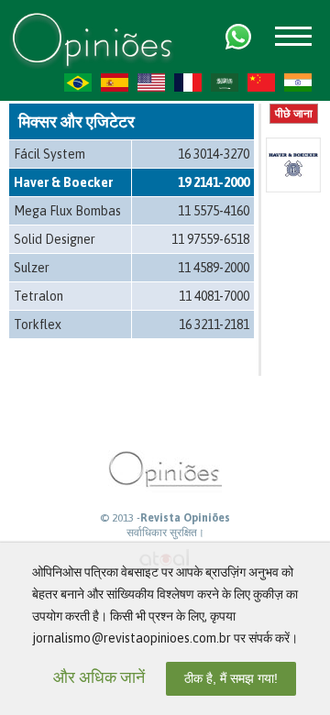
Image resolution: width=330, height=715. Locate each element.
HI (298, 82)
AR (224, 82)
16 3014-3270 (213, 154)
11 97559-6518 (210, 239)
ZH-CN (261, 82)
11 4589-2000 (213, 267)
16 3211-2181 (214, 324)
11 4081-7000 (214, 296)
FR (188, 82)
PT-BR (78, 82)
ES (114, 82)
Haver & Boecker (63, 182)
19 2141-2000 (213, 182)
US (151, 82)
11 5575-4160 (213, 211)
